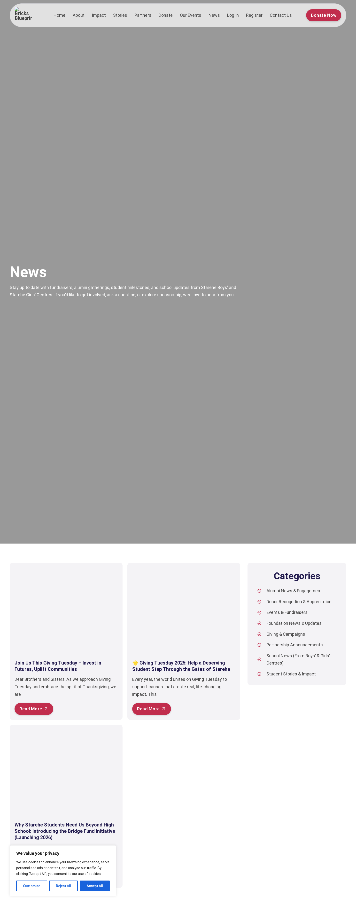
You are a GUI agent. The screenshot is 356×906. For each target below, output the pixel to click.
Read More (30, 708)
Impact (99, 15)
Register (254, 15)
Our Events (190, 15)
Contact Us (281, 15)
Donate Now (323, 15)
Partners (142, 15)
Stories (120, 15)
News (214, 15)
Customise (31, 886)
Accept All (95, 886)
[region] (63, 870)
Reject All (63, 886)
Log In (233, 15)
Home (59, 15)
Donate (166, 15)
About (79, 15)
